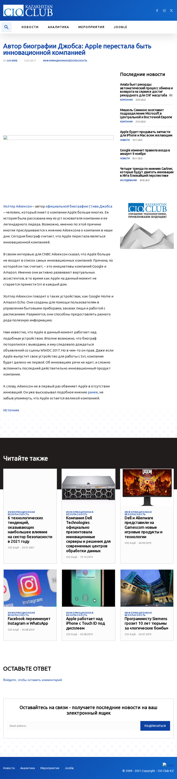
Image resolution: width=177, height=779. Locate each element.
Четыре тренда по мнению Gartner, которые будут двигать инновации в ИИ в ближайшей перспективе (147, 172)
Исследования (128, 180)
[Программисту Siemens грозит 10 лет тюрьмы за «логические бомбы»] (147, 588)
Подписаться (155, 725)
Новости (125, 140)
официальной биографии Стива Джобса (79, 206)
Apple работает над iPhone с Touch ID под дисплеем (85, 623)
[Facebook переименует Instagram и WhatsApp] (30, 588)
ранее (93, 392)
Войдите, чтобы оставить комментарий (32, 679)
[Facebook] (157, 10)
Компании (126, 100)
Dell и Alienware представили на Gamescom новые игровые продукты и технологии (143, 527)
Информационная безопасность (65, 60)
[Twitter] (171, 10)
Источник (11, 410)
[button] (6, 27)
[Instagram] (164, 10)
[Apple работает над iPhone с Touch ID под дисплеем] (88, 588)
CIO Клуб (12, 61)
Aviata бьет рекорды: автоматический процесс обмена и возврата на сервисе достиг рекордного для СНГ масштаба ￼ (146, 90)
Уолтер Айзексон (17, 206)
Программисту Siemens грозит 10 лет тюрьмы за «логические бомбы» (146, 623)
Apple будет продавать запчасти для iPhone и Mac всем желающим (146, 133)
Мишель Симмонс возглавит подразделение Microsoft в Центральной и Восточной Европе (146, 113)
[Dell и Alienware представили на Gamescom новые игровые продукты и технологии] (147, 487)
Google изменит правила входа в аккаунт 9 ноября (145, 152)
